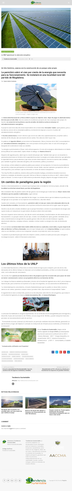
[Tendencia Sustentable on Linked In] (13, 384)
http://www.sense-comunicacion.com (28, 380)
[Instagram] (16, 480)
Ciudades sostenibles (7, 358)
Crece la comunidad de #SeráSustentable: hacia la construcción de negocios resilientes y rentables (17, 369)
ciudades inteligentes (27, 356)
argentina (4, 354)
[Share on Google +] (60, 352)
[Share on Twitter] (56, 352)
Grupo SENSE (54, 331)
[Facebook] (4, 480)
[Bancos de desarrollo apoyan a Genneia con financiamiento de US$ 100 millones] (36, 402)
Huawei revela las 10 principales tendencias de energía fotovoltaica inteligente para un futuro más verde (59, 412)
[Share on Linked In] (68, 352)
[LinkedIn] (12, 480)
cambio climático (16, 356)
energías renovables (19, 358)
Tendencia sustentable (7, 361)
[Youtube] (19, 480)
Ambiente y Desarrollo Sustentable (18, 352)
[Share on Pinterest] (64, 352)
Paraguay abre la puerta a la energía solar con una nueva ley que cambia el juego (11, 411)
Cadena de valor (6, 356)
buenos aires (25, 354)
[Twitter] (8, 480)
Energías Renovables (7, 51)
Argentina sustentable (14, 354)
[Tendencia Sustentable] (36, 480)
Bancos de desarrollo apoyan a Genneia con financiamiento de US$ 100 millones (35, 412)
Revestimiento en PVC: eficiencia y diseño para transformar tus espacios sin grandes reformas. (55, 369)
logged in (11, 428)
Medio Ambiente (29, 358)
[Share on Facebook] (53, 352)
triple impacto (18, 361)
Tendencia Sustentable (10, 59)
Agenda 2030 (5, 352)
